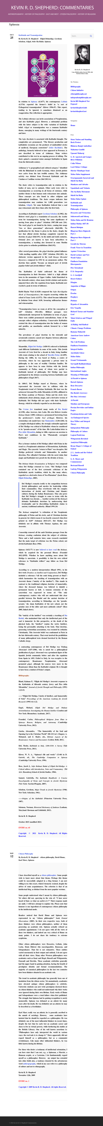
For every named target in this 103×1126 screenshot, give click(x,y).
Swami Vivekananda (79, 360)
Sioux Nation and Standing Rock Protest (81, 141)
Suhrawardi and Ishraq (80, 216)
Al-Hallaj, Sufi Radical (79, 324)
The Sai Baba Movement (80, 191)
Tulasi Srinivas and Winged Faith (81, 319)
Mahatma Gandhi (77, 149)
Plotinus (74, 300)
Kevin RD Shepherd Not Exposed (80, 102)
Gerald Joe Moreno (78, 244)
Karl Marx (23, 860)
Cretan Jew (28, 409)
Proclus (73, 293)
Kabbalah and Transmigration (30, 35)
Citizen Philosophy (26, 853)
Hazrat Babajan (77, 227)
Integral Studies (77, 349)
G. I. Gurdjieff (76, 275)
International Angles (79, 371)
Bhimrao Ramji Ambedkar (81, 146)
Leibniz (64, 101)
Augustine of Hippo (78, 286)
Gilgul (28, 41)
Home (73, 125)
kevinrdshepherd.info (79, 107)
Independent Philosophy (80, 427)
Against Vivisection (78, 251)
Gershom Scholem (50, 213)
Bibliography (76, 86)
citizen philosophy (47, 857)
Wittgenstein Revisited (79, 438)
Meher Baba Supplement (80, 174)
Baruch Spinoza (77, 382)
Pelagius (74, 282)
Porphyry (74, 297)
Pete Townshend (77, 267)
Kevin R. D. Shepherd (29, 38)
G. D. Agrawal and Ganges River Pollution (81, 158)
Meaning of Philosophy (79, 374)
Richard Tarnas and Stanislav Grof (82, 313)
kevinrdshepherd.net (79, 111)
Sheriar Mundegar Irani (80, 170)
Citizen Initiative (77, 90)
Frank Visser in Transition (81, 247)
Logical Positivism (78, 435)
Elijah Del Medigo (35, 346)
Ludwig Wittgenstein (79, 469)
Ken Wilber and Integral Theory (80, 422)
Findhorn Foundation (79, 345)
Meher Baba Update (78, 199)
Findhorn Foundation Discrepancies (79, 262)
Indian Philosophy (78, 367)
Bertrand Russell (77, 465)
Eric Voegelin (76, 308)
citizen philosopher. (49, 875)
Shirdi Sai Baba (77, 195)
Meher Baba (75, 356)
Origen (73, 289)
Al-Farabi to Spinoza (79, 378)
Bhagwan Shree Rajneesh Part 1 (80, 239)
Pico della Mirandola (27, 432)
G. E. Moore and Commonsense (77, 460)
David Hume (60, 857)
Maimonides (50, 420)
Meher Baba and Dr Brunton (82, 220)
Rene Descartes (76, 385)
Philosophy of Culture (79, 431)
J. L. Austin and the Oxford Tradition (81, 454)
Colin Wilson (76, 163)
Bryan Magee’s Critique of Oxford (81, 447)
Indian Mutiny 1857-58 (79, 223)
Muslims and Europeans (80, 403)
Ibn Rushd (62, 409)
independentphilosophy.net (81, 97)
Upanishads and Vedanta (80, 188)
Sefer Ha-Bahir (38, 41)
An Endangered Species (80, 417)
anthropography (29, 1063)
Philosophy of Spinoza (79, 209)
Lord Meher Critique (79, 167)
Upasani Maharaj (77, 153)
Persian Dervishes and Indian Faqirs (82, 409)
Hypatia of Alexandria (79, 304)
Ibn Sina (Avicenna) (78, 396)
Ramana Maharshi (78, 331)
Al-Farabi (74, 400)
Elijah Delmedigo (47, 38)
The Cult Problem (78, 342)
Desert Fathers (76, 278)
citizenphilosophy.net (79, 94)
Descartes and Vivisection (81, 212)
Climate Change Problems (81, 328)
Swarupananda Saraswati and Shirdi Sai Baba (82, 179)
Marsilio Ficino (54, 355)
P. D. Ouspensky (77, 271)
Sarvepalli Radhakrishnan (81, 363)
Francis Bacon (76, 389)
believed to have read (48, 549)
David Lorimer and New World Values (80, 256)
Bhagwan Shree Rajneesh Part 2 (80, 232)
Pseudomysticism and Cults (81, 414)
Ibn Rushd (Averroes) (79, 393)
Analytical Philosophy (79, 442)
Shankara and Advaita (79, 184)
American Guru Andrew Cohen (80, 337)
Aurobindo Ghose (77, 352)
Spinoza (48, 41)
